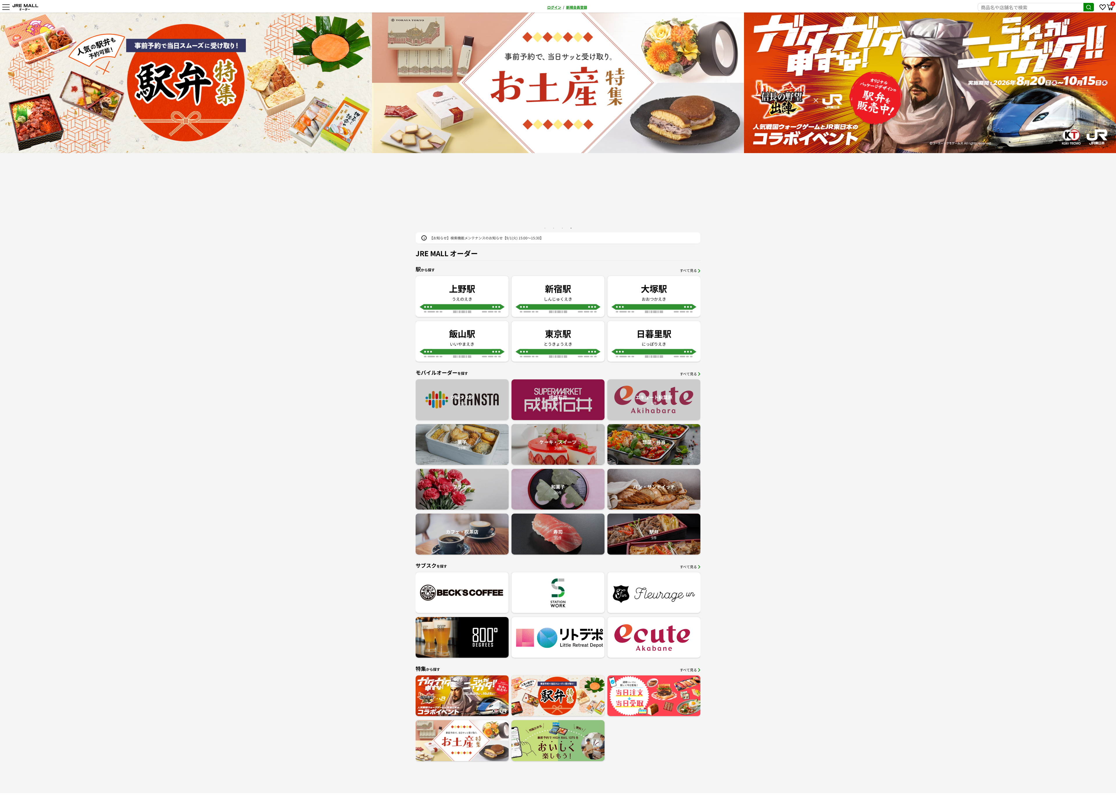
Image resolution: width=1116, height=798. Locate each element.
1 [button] (545, 228)
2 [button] (554, 228)
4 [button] (571, 228)
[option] (558, 82)
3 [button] (562, 228)
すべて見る (688, 270)
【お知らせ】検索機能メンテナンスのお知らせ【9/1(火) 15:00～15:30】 (486, 237)
